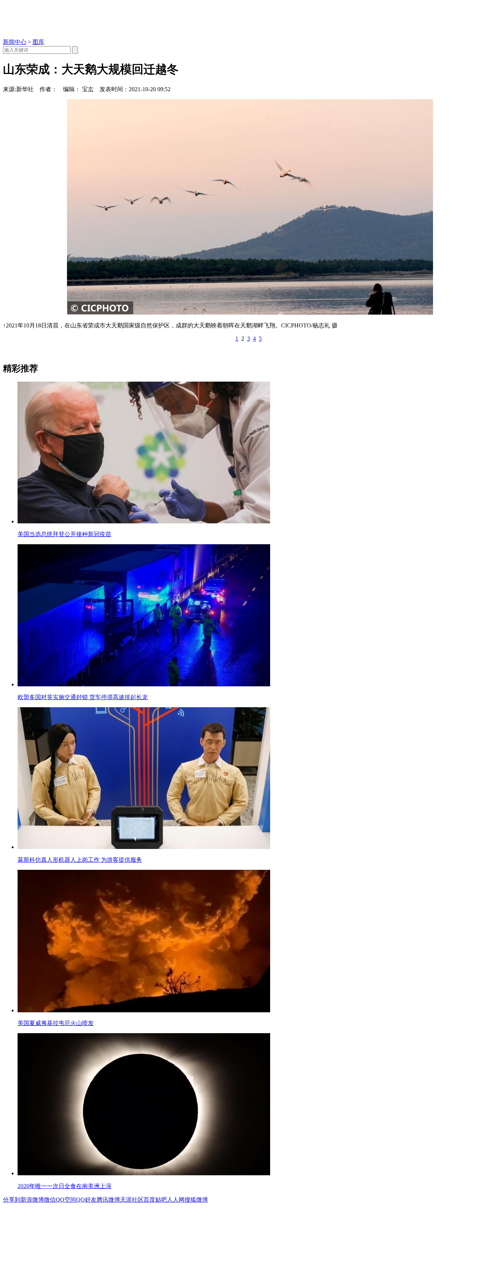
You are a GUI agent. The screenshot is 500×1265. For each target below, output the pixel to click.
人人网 (175, 1200)
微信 (50, 1200)
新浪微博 (32, 1200)
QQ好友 (86, 1200)
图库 (38, 42)
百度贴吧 (155, 1200)
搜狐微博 (196, 1200)
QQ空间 (66, 1200)
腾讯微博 (108, 1200)
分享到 (11, 1200)
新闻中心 (14, 42)
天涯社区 (131, 1200)
